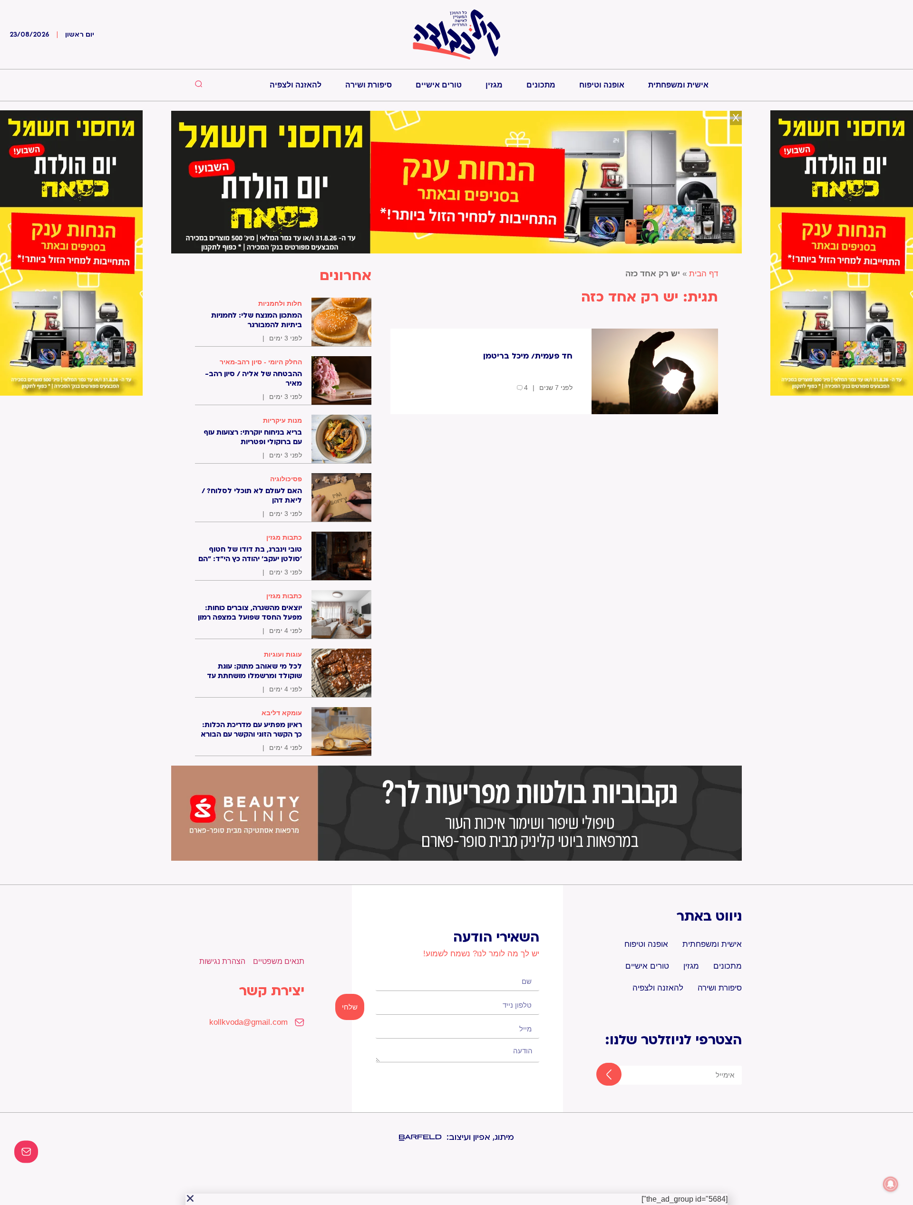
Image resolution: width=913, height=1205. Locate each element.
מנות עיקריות (282, 420)
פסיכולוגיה (286, 479)
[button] (190, 1198)
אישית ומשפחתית (678, 85)
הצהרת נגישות (222, 961)
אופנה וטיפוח (601, 85)
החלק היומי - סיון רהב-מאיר (261, 362)
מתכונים (540, 85)
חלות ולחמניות (280, 303)
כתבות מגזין (284, 537)
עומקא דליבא (282, 713)
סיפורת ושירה (368, 85)
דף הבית (703, 273)
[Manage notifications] (890, 1184)
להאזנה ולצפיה (295, 85)
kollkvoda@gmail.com (248, 1022)
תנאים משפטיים (278, 961)
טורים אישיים (439, 85)
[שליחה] (600, 1075)
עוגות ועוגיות (283, 654)
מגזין (494, 85)
